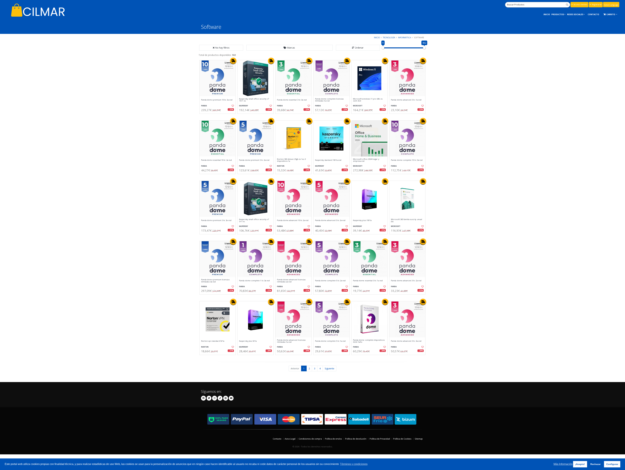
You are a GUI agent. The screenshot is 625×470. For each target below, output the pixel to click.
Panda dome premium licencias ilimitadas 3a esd (215, 281)
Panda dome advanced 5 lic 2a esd (330, 220)
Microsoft (357, 106)
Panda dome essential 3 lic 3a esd (292, 100)
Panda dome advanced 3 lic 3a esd (406, 341)
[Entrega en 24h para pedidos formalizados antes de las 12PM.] (233, 61)
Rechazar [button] (595, 464)
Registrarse (596, 4)
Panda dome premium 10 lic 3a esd (216, 100)
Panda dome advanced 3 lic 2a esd (406, 281)
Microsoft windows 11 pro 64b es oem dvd (367, 100)
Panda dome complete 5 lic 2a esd (330, 281)
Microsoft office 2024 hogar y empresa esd (366, 160)
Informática (404, 37)
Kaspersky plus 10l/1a (362, 220)
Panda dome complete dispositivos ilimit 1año (369, 341)
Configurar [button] (612, 464)
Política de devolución (355, 438)
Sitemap (419, 438)
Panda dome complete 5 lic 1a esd (330, 341)
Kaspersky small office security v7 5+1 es (254, 220)
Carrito (611, 14)
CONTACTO (593, 14)
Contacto (277, 438)
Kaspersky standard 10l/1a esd (328, 160)
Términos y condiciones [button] (354, 464)
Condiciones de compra (310, 438)
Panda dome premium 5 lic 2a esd (254, 160)
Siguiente (329, 368)
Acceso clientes (580, 4)
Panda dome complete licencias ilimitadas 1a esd (329, 100)
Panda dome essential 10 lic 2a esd (216, 160)
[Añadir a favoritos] (232, 106)
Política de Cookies (402, 438)
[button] (289, 48)
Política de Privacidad (380, 438)
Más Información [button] (563, 464)
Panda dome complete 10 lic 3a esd (407, 160)
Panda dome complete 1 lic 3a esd (254, 281)
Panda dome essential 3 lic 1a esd (368, 281)
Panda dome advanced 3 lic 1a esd (406, 100)
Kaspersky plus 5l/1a (248, 341)
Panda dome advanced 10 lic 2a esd (292, 220)
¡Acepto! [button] (580, 464)
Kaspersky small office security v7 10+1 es (254, 100)
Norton (280, 166)
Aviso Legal (290, 438)
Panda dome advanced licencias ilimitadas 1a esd (291, 341)
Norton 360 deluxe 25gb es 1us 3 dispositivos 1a (291, 160)
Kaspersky (243, 106)
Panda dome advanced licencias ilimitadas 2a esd (291, 281)
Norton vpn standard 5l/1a (212, 341)
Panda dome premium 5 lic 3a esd (216, 220)
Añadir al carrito (219, 116)
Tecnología (389, 37)
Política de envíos (333, 438)
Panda (204, 106)
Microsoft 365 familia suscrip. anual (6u (406, 220)
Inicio (546, 14)
